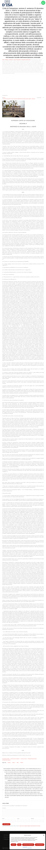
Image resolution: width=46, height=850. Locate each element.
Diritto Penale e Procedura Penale (23, 98)
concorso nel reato (24, 758)
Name (3, 818)
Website (32, 818)
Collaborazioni (6, 839)
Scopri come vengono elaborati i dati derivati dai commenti (29, 825)
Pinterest (21, 762)
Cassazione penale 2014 (25, 59)
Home (3, 59)
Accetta (13, 844)
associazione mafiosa (6, 758)
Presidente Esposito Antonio (32, 758)
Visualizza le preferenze (28, 844)
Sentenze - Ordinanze (9, 59)
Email (18, 818)
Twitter (18, 762)
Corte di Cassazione (17, 59)
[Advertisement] (23, 85)
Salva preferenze (39, 844)
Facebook (9, 762)
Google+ (13, 762)
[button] (43, 835)
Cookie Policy (25, 847)
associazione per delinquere (15, 758)
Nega (19, 844)
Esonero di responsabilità (8, 837)
